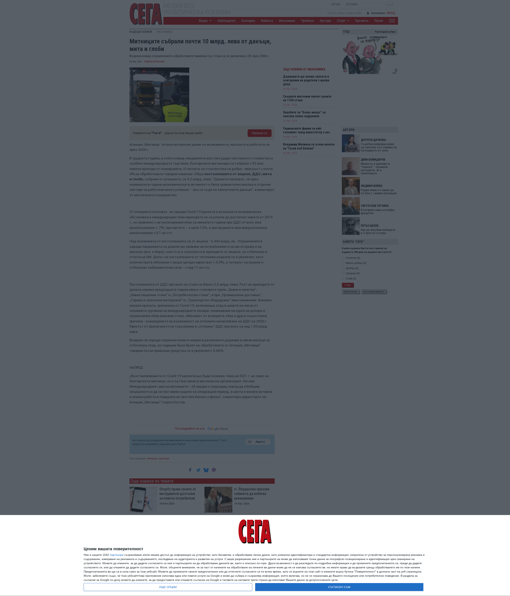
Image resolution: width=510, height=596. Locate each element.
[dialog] (255, 555)
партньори (117, 554)
